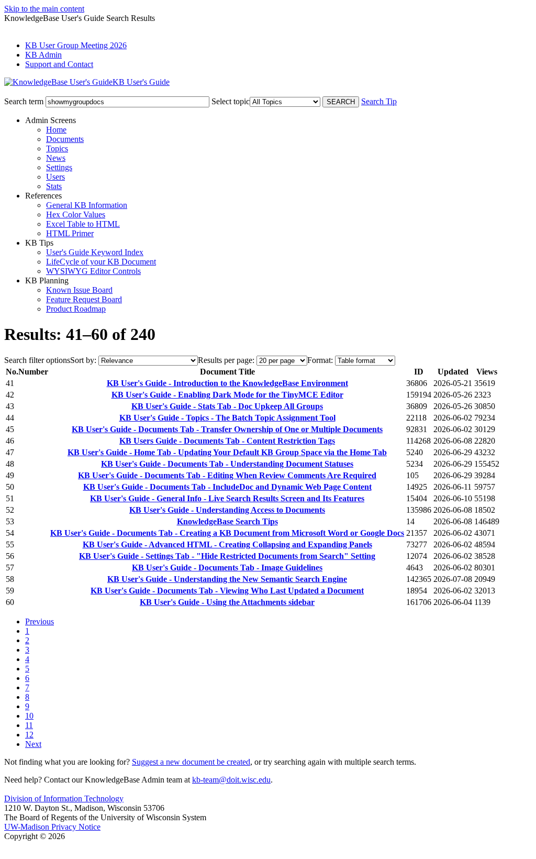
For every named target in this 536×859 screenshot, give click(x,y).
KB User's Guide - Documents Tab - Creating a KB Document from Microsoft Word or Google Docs (227, 532)
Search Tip (379, 101)
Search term (23, 101)
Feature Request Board (84, 299)
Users (55, 176)
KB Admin (43, 54)
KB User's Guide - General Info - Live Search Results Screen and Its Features (227, 498)
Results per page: (226, 360)
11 (29, 725)
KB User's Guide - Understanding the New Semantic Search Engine (227, 579)
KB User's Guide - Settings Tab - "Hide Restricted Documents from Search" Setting (227, 556)
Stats (54, 186)
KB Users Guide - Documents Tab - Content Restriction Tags (227, 440)
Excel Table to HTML (83, 223)
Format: (320, 360)
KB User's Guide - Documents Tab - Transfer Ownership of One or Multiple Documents (227, 429)
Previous (39, 621)
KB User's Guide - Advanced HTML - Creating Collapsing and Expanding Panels (227, 544)
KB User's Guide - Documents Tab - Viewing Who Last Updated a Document (227, 590)
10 (29, 715)
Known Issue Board (79, 289)
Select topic (230, 101)
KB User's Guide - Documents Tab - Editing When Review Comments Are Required (227, 475)
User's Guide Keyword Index (94, 252)
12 (29, 734)
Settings (59, 167)
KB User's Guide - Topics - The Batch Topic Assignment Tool (227, 417)
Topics (57, 148)
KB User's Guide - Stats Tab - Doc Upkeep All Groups (227, 406)
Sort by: (83, 360)
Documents (65, 139)
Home (56, 129)
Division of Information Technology (64, 798)
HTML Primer (70, 233)
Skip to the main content (44, 8)
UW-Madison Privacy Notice (52, 826)
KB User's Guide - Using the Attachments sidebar (227, 602)
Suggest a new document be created (191, 761)
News (55, 157)
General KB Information (86, 205)
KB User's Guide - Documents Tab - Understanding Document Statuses (227, 463)
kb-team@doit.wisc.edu (231, 779)
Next (33, 744)
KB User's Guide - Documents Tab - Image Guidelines (227, 567)
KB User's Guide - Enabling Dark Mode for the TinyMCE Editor (227, 394)
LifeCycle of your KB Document (101, 261)
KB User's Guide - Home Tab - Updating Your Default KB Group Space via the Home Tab (227, 452)
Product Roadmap (76, 308)
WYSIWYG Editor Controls (93, 271)
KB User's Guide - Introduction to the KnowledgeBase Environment (227, 383)
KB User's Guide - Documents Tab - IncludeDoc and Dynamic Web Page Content (227, 486)
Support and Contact (59, 64)
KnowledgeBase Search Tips (227, 521)
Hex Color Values (75, 214)
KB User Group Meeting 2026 (76, 45)
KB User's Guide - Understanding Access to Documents (227, 509)
